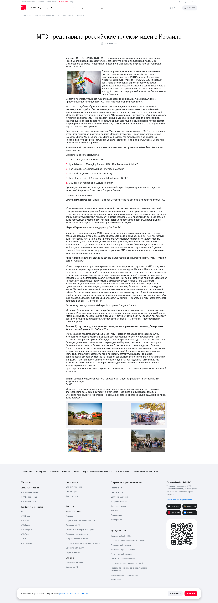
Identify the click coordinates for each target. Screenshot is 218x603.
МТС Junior (25, 525)
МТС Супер (25, 516)
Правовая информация (121, 545)
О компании (63, 2)
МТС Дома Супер (28, 501)
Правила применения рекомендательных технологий (129, 569)
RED (22, 511)
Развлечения (116, 488)
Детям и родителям (119, 497)
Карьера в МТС (123, 471)
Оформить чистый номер (77, 534)
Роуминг (69, 516)
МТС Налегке (26, 543)
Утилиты (114, 510)
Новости (66, 471)
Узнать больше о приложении (179, 499)
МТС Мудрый (26, 529)
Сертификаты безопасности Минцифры (128, 540)
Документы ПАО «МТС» (121, 536)
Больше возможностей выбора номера (83, 543)
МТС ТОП (25, 520)
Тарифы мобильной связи (32, 507)
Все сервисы (116, 519)
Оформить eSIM (73, 525)
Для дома (70, 558)
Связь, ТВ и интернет (30, 488)
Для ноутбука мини (74, 487)
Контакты (54, 471)
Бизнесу (40, 2)
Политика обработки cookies (123, 558)
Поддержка (41, 471)
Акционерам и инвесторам (146, 471)
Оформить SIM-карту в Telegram (80, 529)
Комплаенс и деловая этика (123, 549)
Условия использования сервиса (125, 575)
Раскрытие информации (121, 554)
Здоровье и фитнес (119, 501)
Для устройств (72, 482)
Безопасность (117, 492)
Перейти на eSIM (73, 552)
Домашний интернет (75, 562)
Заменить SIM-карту (75, 548)
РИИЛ (23, 538)
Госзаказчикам (51, 2)
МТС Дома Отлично (29, 492)
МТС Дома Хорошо (29, 497)
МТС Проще (26, 534)
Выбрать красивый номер (77, 538)
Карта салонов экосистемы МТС (98, 471)
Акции (76, 471)
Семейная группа (118, 506)
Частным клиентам (28, 2)
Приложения (116, 515)
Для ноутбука (71, 491)
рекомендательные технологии (73, 593)
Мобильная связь (73, 511)
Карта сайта (116, 579)
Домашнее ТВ (72, 567)
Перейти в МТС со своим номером (80, 520)
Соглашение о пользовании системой (127, 563)
